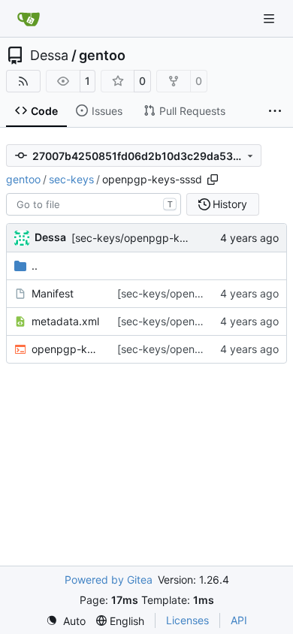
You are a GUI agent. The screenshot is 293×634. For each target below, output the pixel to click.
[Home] (29, 18)
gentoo (102, 55)
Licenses (187, 620)
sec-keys (71, 179)
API (239, 620)
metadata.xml (65, 321)
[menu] (66, 620)
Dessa (49, 55)
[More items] (275, 111)
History (230, 204)
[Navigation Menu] (270, 18)
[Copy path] (212, 179)
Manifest (53, 293)
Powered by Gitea (109, 579)
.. (35, 265)
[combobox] (93, 204)
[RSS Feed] (23, 81)
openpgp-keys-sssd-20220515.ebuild (67, 349)
